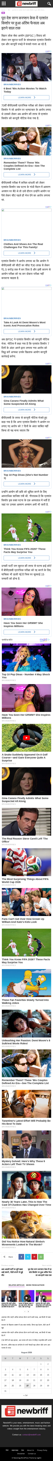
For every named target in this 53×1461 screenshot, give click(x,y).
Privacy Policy (42, 1450)
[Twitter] (28, 1257)
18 (13, 1380)
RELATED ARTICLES (16, 1285)
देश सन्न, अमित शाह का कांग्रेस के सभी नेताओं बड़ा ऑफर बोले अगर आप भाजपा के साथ (25, 1346)
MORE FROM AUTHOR (35, 1285)
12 (20, 1375)
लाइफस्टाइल (15, 1450)
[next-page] (28, 1311)
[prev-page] (24, 1311)
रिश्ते (7, 1450)
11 (13, 1375)
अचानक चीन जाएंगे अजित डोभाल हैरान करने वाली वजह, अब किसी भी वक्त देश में (9, 1305)
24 (5, 1386)
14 (34, 1375)
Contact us (32, 1453)
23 (48, 1380)
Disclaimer (21, 1453)
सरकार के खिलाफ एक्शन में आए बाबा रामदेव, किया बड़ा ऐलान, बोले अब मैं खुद (26, 1305)
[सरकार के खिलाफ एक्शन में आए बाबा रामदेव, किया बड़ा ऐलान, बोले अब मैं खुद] (26, 1296)
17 (5, 1380)
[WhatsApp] (41, 1257)
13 (28, 1375)
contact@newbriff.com (31, 1435)
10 (5, 1375)
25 (13, 1386)
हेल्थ (22, 1450)
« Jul (25, 1395)
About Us (30, 1450)
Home (3, 10)
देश (9, 10)
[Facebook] (21, 1257)
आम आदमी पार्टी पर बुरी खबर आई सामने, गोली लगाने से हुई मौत (12, 1272)
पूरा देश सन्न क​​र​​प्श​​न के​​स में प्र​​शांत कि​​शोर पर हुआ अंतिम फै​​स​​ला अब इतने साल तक (40, 1272)
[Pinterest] (34, 1257)
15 (41, 1375)
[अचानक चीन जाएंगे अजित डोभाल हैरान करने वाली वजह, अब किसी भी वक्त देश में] (9, 1296)
